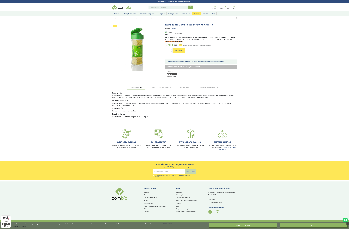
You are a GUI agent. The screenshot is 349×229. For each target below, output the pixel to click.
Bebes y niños (148, 203)
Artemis (173, 29)
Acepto (314, 225)
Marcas (146, 211)
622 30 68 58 (212, 195)
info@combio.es (216, 202)
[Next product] (236, 18)
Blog (177, 206)
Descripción (136, 88)
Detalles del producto (161, 88)
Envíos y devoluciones (183, 198)
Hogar (146, 200)
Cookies (178, 203)
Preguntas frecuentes (208, 88)
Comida (146, 192)
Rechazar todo (243, 225)
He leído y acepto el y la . (174, 176)
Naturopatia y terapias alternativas (155, 206)
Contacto (179, 192)
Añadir (180, 51)
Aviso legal (179, 195)
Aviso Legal (170, 175)
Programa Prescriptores (184, 209)
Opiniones (184, 88)
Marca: (167, 29)
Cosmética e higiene (150, 198)
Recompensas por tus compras (186, 211)
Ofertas (146, 209)
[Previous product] (235, 18)
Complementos (149, 195)
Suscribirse (190, 171)
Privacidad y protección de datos (186, 200)
